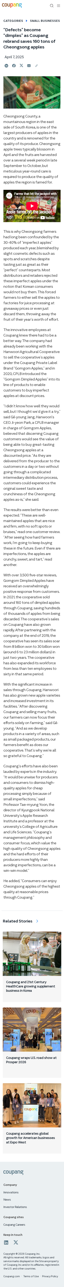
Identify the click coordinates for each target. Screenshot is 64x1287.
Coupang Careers (14, 1224)
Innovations (11, 1192)
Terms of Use (31, 1276)
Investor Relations (15, 1207)
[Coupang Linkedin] (6, 1242)
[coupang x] (15, 1242)
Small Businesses (45, 20)
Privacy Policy (50, 1276)
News (7, 1199)
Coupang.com (11, 1276)
